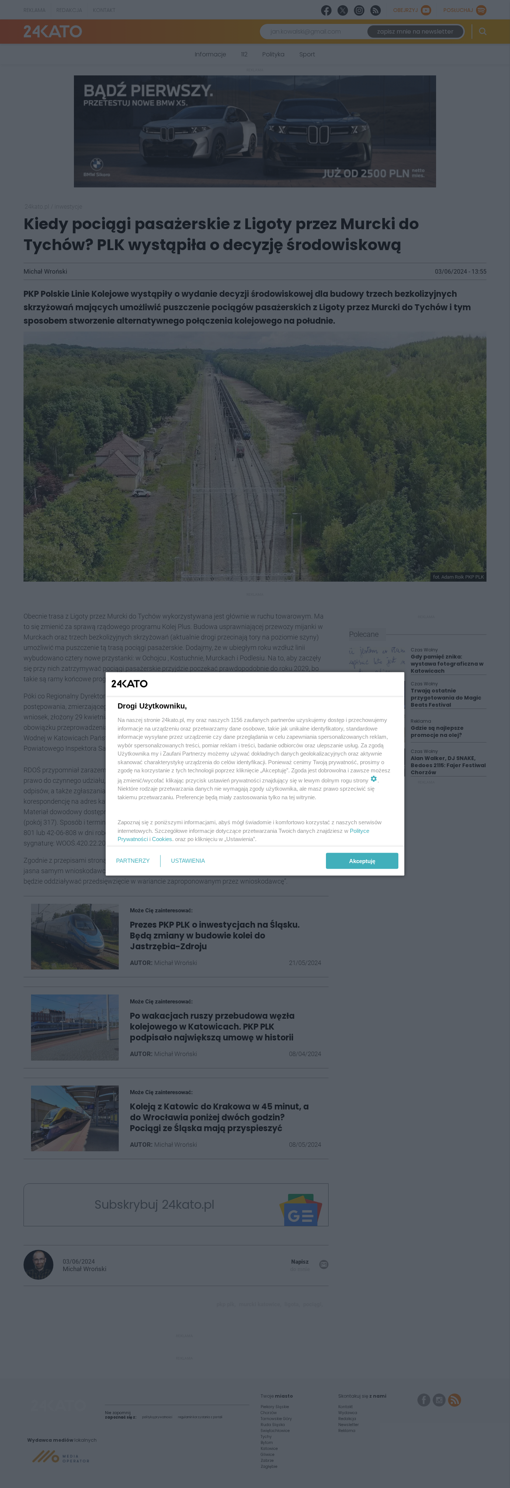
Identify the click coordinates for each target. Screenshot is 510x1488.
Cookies (162, 839)
